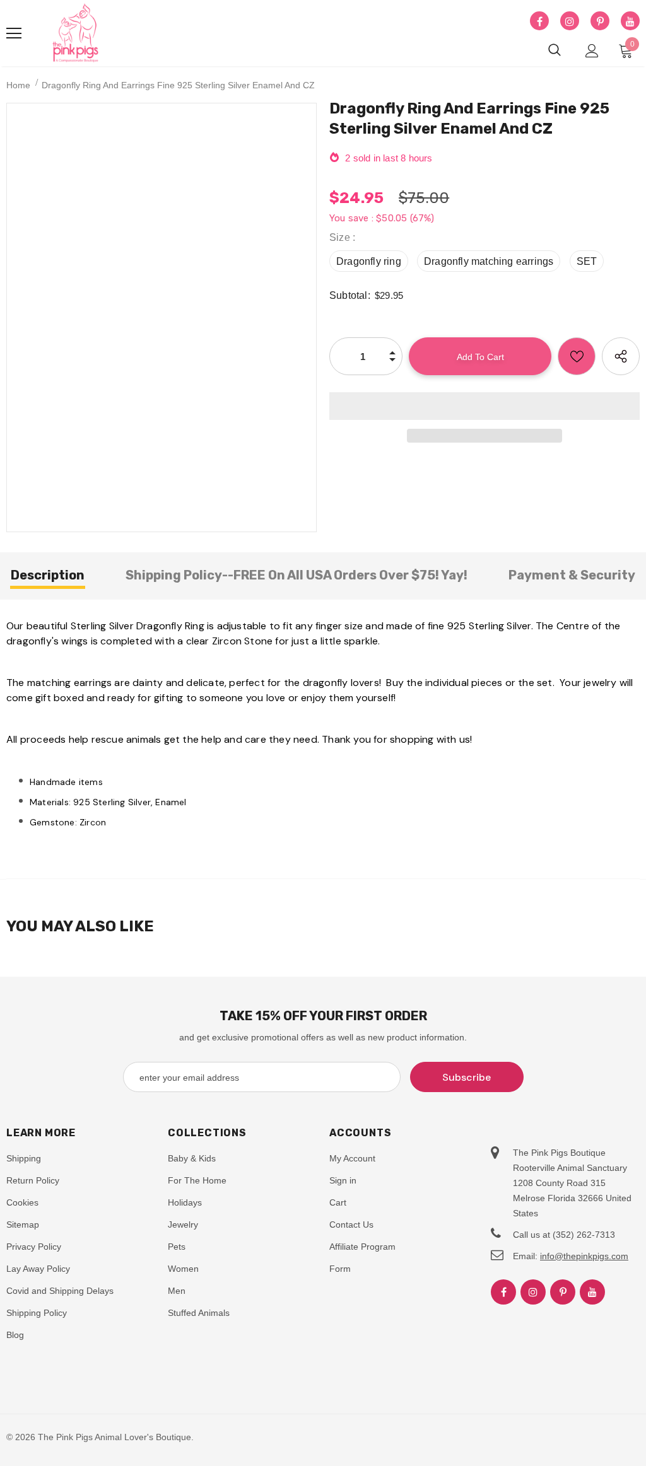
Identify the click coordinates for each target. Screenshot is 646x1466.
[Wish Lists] (577, 356)
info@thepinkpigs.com (584, 1256)
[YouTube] (630, 21)
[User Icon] (592, 50)
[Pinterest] (599, 21)
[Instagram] (569, 21)
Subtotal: (349, 295)
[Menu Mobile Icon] (13, 33)
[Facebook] (539, 21)
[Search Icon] (554, 50)
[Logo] (75, 33)
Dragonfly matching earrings (488, 261)
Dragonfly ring (368, 261)
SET (587, 261)
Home (18, 85)
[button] (484, 406)
